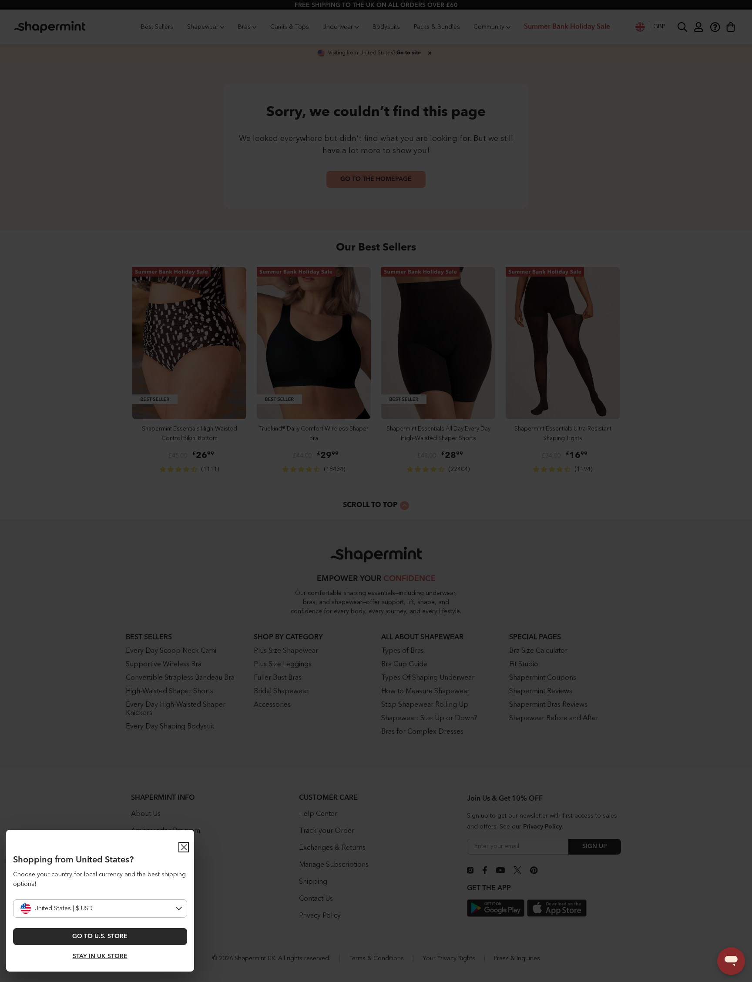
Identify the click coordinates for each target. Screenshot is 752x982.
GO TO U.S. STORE (100, 936)
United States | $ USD (63, 908)
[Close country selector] (183, 847)
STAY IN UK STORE (100, 956)
